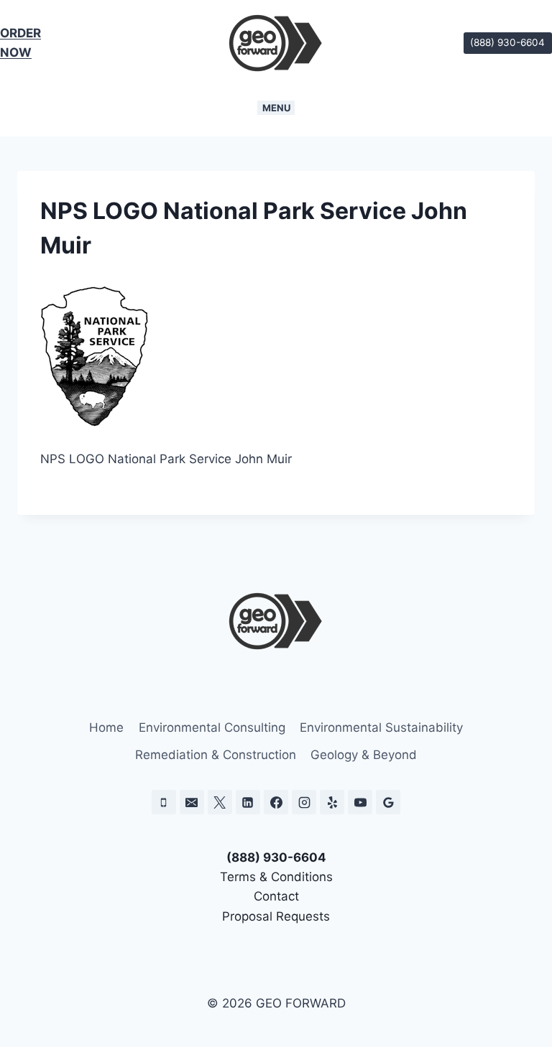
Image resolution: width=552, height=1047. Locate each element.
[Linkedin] (248, 802)
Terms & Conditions (276, 877)
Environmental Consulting (212, 727)
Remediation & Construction (215, 755)
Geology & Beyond (363, 755)
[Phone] (164, 802)
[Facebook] (276, 802)
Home (106, 727)
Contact (276, 896)
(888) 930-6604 (507, 42)
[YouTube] (360, 802)
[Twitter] (220, 802)
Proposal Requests (276, 916)
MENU (276, 107)
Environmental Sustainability (381, 727)
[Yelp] (332, 802)
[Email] (192, 802)
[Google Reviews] (388, 802)
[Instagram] (304, 802)
